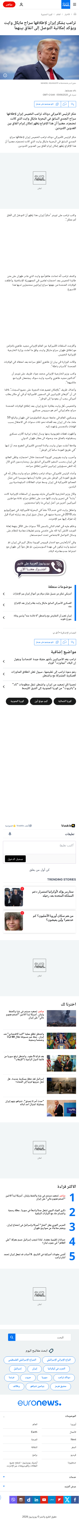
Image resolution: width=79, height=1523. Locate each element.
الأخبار (67, 14)
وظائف (16, 1386)
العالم (58, 14)
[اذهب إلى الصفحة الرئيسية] (65, 4)
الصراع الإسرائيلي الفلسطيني (22, 1360)
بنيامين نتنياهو (37, 1386)
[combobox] (39, 1337)
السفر (73, 1447)
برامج (34, 1455)
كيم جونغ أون (41, 701)
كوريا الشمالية (64, 701)
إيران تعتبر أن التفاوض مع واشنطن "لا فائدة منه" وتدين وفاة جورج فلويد (43, 617)
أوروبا (73, 1424)
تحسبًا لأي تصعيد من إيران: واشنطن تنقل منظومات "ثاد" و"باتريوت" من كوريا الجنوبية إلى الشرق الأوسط (44, 686)
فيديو (73, 1455)
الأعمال (73, 1432)
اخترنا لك (68, 1004)
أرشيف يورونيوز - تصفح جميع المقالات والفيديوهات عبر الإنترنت (22, 1464)
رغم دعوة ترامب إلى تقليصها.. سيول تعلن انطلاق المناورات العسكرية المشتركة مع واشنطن (43, 674)
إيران (34, 1369)
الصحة (34, 1440)
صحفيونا (72, 1463)
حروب (28, 1377)
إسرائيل (17, 1369)
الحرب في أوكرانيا (56, 1369)
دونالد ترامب (64, 1377)
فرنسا (11, 1377)
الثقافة (34, 1447)
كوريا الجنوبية (46, 14)
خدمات (72, 1477)
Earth (34, 1432)
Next (73, 1440)
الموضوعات (70, 1416)
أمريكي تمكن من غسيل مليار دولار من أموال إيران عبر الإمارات (42, 594)
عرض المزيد (70, 1486)
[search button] (11, 1337)
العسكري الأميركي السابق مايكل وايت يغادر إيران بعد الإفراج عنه (43, 605)
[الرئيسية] (75, 14)
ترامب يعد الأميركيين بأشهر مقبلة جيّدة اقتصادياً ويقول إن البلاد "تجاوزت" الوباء (45, 661)
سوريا (44, 1377)
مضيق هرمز (60, 1386)
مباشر (9, 4)
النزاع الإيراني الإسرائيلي (59, 1360)
